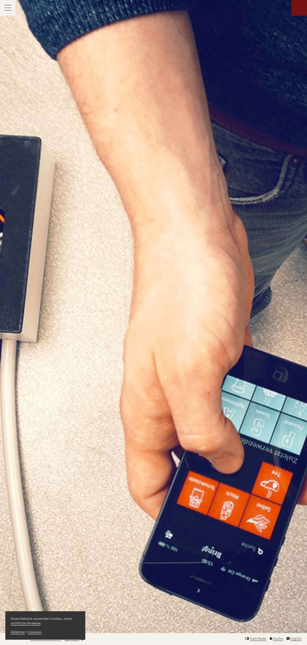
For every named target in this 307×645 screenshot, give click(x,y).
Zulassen (35, 632)
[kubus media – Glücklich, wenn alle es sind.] (299, 8)
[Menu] (8, 8)
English (296, 639)
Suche (278, 639)
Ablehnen (18, 632)
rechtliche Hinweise (26, 623)
